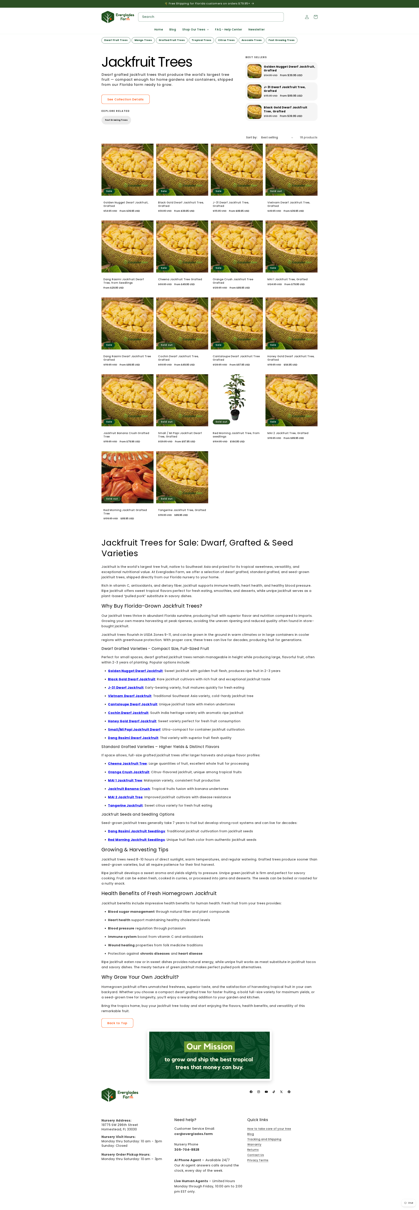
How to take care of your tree (269, 1129)
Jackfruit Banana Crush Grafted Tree (126, 435)
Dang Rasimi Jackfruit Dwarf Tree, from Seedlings (123, 281)
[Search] (279, 16)
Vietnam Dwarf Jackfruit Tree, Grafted (288, 204)
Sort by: (251, 137)
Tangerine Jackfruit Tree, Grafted (182, 510)
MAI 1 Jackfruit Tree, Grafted (287, 279)
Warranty (254, 1144)
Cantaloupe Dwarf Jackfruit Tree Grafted (236, 358)
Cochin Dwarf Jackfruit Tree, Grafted (178, 358)
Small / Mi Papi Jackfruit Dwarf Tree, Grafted (180, 435)
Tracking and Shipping (264, 1139)
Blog (250, 1134)
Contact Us (255, 1155)
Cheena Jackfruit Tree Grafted (180, 279)
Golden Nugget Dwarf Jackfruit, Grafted (125, 204)
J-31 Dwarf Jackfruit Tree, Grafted (231, 204)
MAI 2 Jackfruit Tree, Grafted (288, 433)
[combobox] (211, 17)
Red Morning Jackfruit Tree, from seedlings (236, 435)
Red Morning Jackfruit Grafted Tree (125, 512)
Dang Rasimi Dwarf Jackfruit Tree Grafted (127, 358)
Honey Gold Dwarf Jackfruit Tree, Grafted (290, 358)
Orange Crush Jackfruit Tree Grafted (233, 281)
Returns (253, 1150)
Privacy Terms (257, 1160)
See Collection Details (125, 99)
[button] (196, 29)
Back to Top (117, 1023)
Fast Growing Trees (116, 120)
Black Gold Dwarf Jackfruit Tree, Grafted (181, 204)
